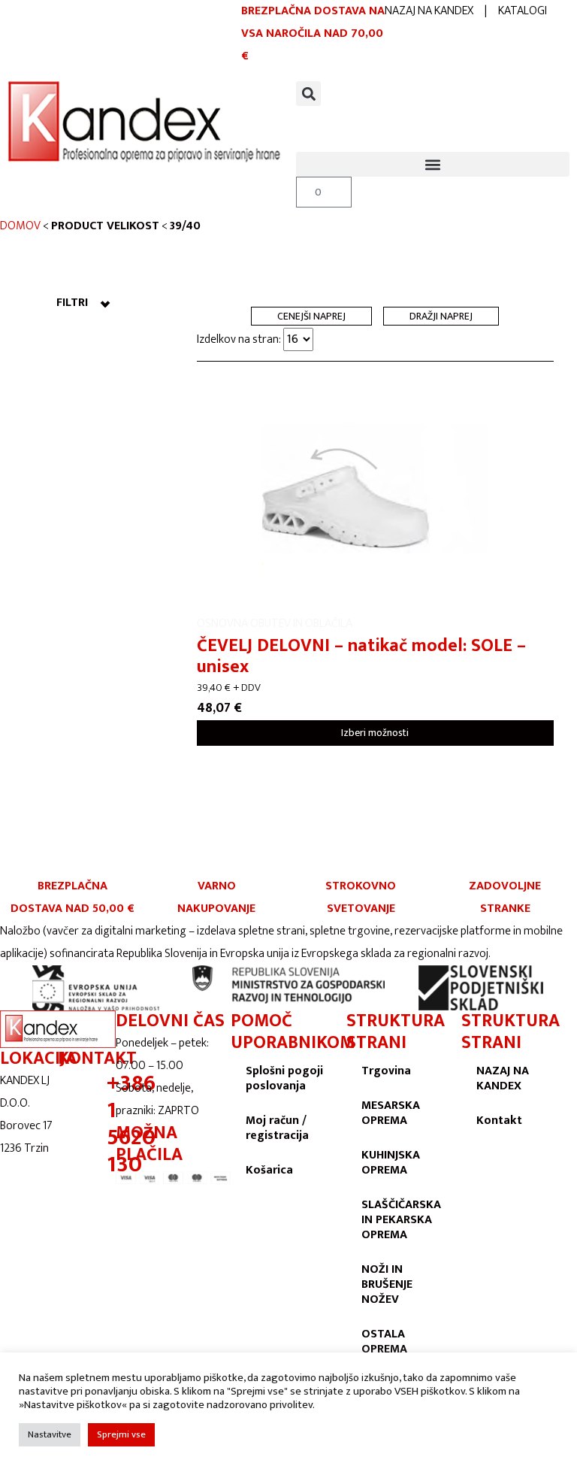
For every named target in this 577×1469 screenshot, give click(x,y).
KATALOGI (522, 11)
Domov (20, 226)
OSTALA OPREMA (384, 1341)
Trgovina (386, 1071)
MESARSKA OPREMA (390, 1113)
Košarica (269, 1170)
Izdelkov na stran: (240, 339)
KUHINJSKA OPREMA (390, 1162)
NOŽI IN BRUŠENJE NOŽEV (386, 1284)
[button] (308, 93)
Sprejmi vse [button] (121, 1434)
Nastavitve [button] (49, 1434)
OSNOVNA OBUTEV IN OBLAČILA (274, 623)
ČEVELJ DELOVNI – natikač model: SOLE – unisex (361, 657)
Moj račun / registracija (277, 1128)
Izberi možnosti (375, 732)
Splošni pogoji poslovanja (284, 1078)
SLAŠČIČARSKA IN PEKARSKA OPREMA (401, 1220)
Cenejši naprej (311, 316)
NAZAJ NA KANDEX (429, 11)
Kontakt (499, 1120)
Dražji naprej (441, 316)
